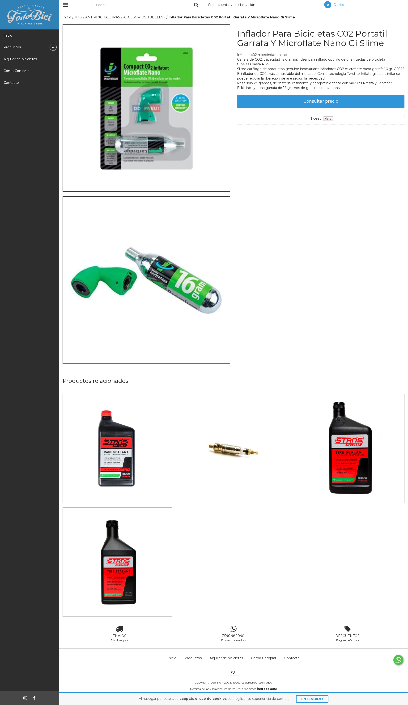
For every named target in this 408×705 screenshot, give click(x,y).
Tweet (315, 118)
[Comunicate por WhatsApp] (398, 660)
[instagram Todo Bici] (25, 698)
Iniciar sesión (244, 5)
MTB (78, 17)
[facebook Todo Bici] (34, 698)
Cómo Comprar (16, 71)
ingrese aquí (267, 689)
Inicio (8, 35)
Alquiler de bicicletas (20, 59)
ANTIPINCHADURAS (102, 17)
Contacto (11, 82)
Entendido (312, 699)
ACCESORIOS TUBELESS (144, 17)
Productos (193, 658)
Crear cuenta (218, 5)
